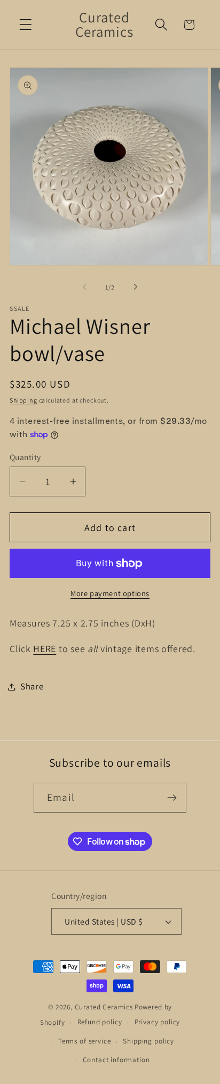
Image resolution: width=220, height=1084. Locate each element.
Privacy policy (157, 1021)
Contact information (116, 1059)
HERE (44, 649)
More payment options (110, 593)
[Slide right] (135, 287)
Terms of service (84, 1041)
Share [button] (32, 686)
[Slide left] (84, 287)
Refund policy (99, 1021)
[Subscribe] (172, 798)
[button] (26, 25)
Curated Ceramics (104, 1006)
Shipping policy (148, 1041)
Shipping (23, 400)
